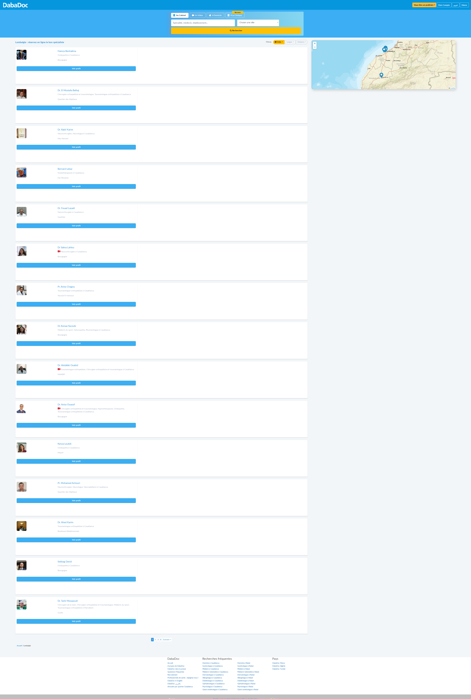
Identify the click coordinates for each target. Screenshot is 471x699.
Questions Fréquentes (176, 672)
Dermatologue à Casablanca (213, 675)
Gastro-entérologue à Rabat (247, 690)
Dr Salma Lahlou (66, 247)
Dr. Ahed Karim (65, 522)
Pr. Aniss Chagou (66, 287)
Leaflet (452, 88)
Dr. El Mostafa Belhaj (68, 90)
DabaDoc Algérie (278, 666)
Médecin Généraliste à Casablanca (215, 672)
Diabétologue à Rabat (245, 681)
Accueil (170, 663)
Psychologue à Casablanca (212, 687)
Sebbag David (65, 562)
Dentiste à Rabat (243, 663)
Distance (301, 42)
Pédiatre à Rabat (243, 669)
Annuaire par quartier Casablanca (180, 687)
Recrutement (172, 675)
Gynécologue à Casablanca (213, 666)
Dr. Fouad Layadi (66, 208)
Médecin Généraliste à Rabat (248, 672)
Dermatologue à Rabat (246, 675)
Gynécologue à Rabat (245, 666)
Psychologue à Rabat (245, 687)
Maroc (464, 5)
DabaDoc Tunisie (278, 669)
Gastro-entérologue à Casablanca (215, 690)
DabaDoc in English (175, 681)
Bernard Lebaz (65, 169)
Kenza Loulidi (64, 444)
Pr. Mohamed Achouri (69, 483)
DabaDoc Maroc (278, 663)
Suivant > (167, 640)
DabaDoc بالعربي (174, 684)
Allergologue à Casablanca (212, 678)
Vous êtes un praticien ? (424, 5)
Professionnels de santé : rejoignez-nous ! (183, 678)
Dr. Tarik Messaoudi (68, 601)
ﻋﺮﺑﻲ (455, 5)
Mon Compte (444, 5)
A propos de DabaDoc (176, 666)
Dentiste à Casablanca (211, 663)
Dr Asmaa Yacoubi (67, 326)
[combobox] (258, 23)
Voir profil (76, 69)
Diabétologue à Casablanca (213, 681)
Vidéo (279, 42)
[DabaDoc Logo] (15, 5)
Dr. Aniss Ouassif (66, 404)
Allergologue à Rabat (245, 678)
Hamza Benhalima (67, 51)
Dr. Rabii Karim (65, 130)
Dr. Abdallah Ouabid (68, 365)
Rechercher (237, 31)
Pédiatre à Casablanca (211, 669)
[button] (384, 50)
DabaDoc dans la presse (177, 669)
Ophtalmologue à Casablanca (213, 684)
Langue (289, 42)
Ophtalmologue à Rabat (246, 684)
